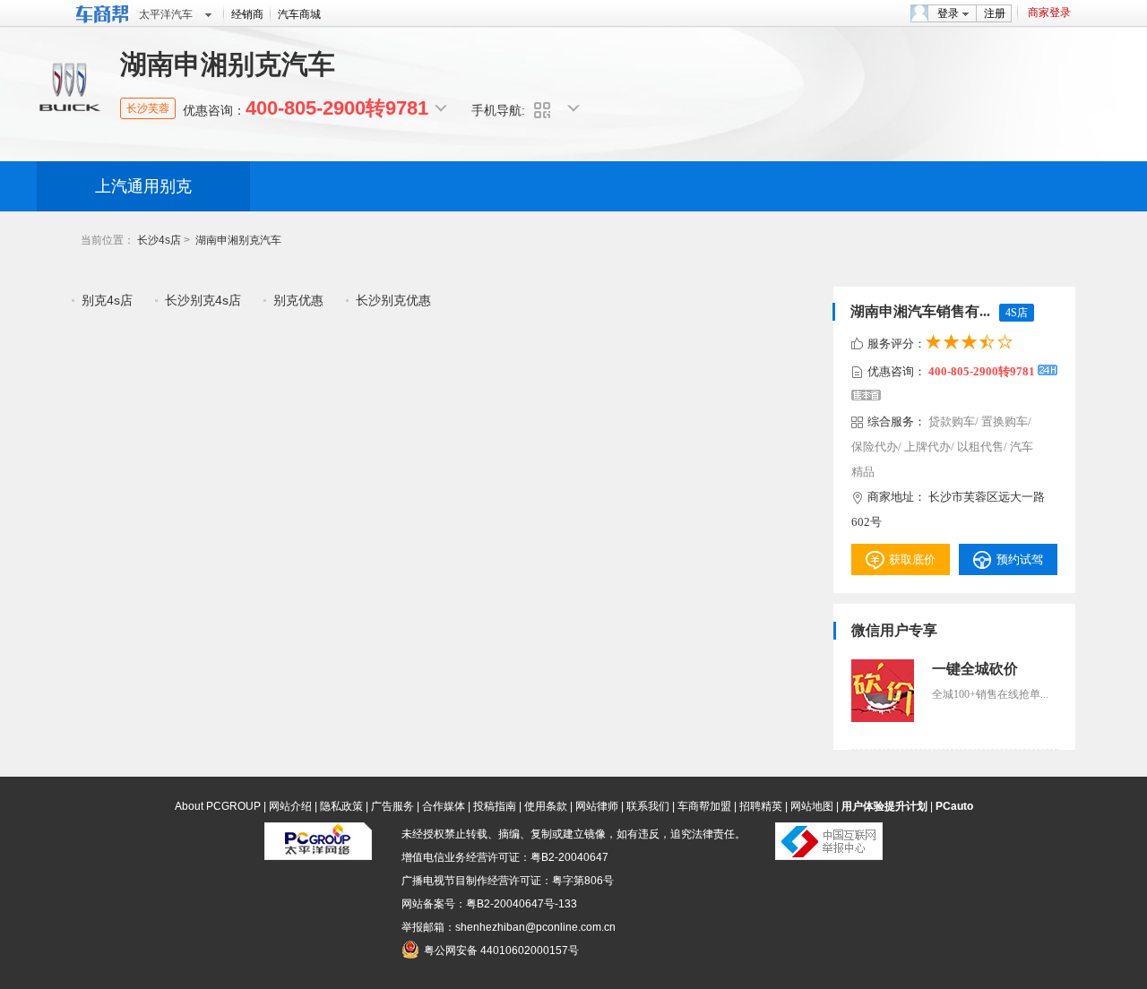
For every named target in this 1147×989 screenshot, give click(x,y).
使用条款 (545, 806)
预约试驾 (1019, 559)
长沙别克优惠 (393, 300)
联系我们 (647, 806)
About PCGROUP (218, 806)
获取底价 (912, 559)
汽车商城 (299, 14)
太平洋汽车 (166, 14)
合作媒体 (443, 806)
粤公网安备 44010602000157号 (501, 950)
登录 (948, 13)
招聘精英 (760, 806)
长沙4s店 (159, 240)
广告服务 (392, 806)
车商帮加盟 (704, 806)
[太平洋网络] (318, 856)
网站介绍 (290, 806)
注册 (994, 13)
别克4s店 (107, 300)
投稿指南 (494, 806)
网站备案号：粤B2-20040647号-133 (489, 904)
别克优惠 (298, 300)
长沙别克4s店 (203, 300)
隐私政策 (341, 806)
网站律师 (596, 806)
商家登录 (1049, 12)
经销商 (247, 14)
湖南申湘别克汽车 (238, 240)
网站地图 (811, 806)
